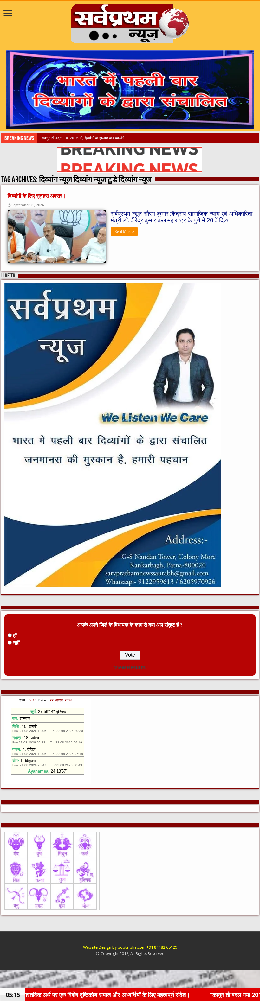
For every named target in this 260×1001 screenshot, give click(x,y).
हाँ (15, 636)
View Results (130, 668)
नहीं (16, 643)
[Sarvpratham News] (130, 21)
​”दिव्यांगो (46, 138)
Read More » (124, 231)
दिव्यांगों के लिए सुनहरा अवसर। (37, 196)
